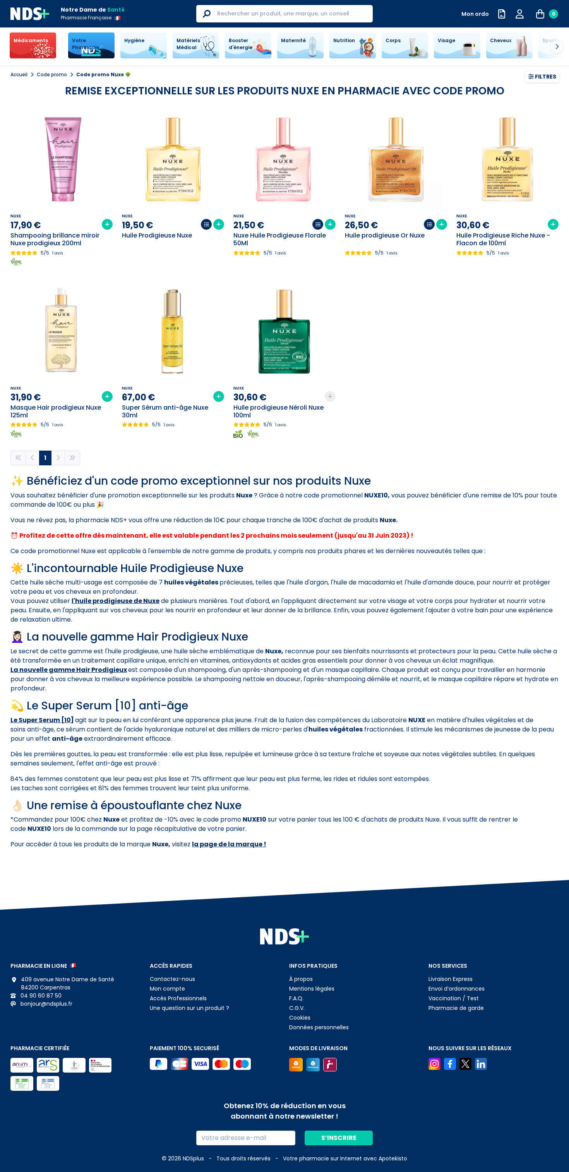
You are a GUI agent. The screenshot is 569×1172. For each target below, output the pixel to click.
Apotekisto (345, 1158)
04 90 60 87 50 (40, 995)
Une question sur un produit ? (189, 1008)
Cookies (299, 1018)
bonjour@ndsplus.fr (45, 1004)
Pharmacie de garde (456, 1008)
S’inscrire (338, 1137)
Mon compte (167, 989)
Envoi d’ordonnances (456, 989)
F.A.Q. (296, 998)
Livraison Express (450, 979)
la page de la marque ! (229, 844)
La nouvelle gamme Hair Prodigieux (68, 669)
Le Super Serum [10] (42, 720)
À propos (301, 979)
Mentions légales (311, 989)
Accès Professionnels (178, 998)
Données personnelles (319, 1027)
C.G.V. (297, 1008)
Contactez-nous (172, 979)
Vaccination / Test (453, 998)
